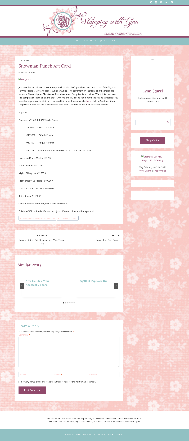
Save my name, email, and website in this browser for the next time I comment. (58, 382)
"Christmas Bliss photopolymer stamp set (37, 218)
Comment (24, 334)
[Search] (167, 122)
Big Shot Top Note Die (93, 280)
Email (58, 374)
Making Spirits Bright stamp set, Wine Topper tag (42, 239)
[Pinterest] (161, 2)
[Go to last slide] (22, 286)
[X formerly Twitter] (166, 2)
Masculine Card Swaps (107, 237)
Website (93, 374)
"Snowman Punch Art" (67, 218)
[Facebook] (151, 2)
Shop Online (90, 41)
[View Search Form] (172, 2)
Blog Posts (24, 61)
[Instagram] (156, 2)
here (88, 101)
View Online (145, 170)
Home (77, 41)
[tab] (63, 303)
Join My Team (107, 41)
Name (24, 374)
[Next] (116, 286)
